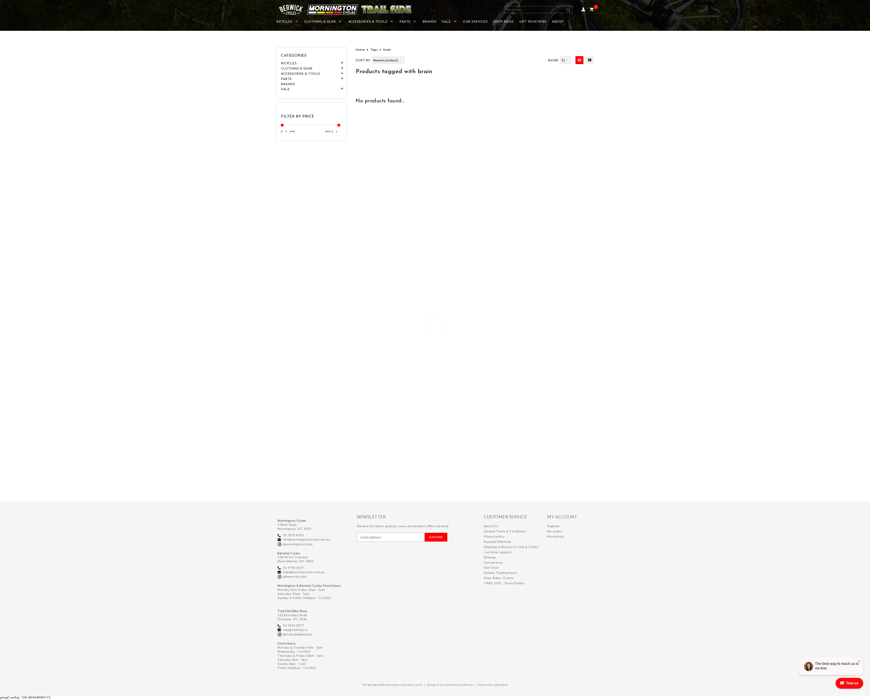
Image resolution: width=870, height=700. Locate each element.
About (558, 21)
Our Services (475, 21)
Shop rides (503, 21)
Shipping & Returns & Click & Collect (511, 547)
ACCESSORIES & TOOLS (367, 21)
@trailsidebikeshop (297, 634)
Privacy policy (494, 536)
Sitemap (490, 557)
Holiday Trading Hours (500, 573)
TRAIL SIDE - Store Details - (505, 583)
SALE (446, 21)
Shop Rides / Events (499, 578)
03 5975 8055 (293, 535)
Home (360, 49)
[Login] (583, 9)
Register (553, 526)
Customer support (498, 552)
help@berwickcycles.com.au (304, 572)
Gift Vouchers (532, 21)
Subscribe (436, 537)
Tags (374, 49)
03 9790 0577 (293, 568)
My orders (554, 531)
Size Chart (491, 567)
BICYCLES (284, 21)
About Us (491, 526)
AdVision (468, 684)
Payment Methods (497, 542)
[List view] (590, 60)
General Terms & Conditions (505, 531)
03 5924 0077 (293, 625)
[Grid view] (579, 60)
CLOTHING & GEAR (320, 21)
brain (387, 49)
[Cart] (592, 9)
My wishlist (555, 536)
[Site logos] (342, 9)
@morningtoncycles (298, 544)
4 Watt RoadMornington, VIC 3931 (294, 527)
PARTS (404, 21)
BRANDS (430, 21)
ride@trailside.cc (295, 630)
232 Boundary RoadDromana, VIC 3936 (292, 617)
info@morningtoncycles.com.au (306, 539)
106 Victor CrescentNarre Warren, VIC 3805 (295, 559)
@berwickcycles (295, 576)
